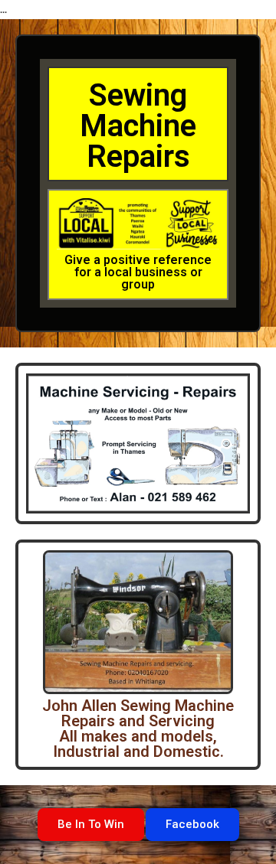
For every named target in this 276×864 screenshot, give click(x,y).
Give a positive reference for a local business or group (138, 272)
